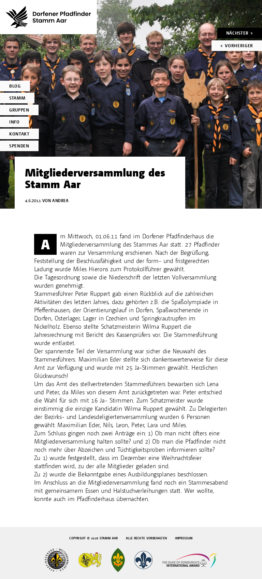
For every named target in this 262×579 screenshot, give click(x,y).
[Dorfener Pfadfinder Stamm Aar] (48, 17)
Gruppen (19, 110)
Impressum (184, 538)
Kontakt (19, 133)
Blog (15, 86)
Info (14, 121)
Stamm (17, 98)
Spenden (19, 145)
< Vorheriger (236, 45)
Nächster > (239, 33)
